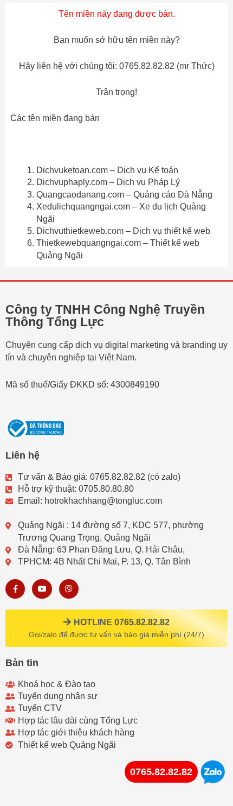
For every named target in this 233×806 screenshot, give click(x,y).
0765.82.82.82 (161, 771)
